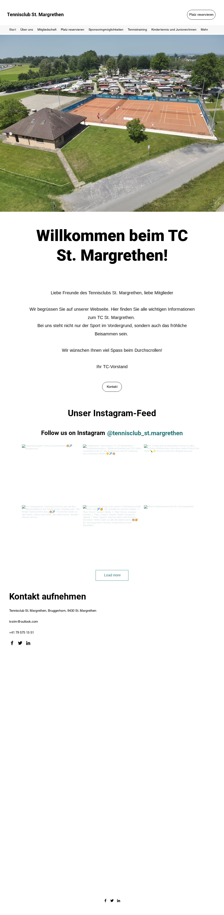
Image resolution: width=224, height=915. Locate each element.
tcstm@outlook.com (23, 621)
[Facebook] (12, 643)
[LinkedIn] (28, 643)
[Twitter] (20, 643)
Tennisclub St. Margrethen (35, 14)
